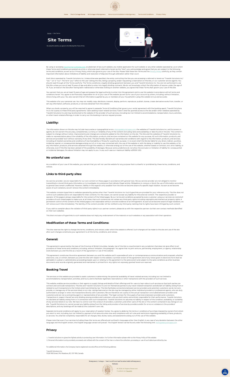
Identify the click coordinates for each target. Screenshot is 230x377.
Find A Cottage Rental (78, 14)
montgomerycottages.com (74, 67)
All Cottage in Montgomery (97, 14)
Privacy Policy (161, 14)
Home (66, 14)
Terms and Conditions (146, 14)
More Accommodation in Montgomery (121, 14)
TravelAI (129, 371)
